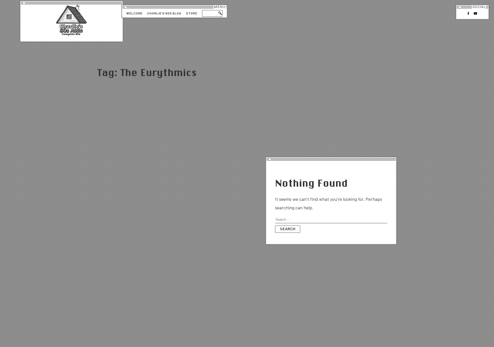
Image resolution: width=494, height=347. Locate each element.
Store (191, 13)
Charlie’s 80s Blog (164, 13)
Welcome (134, 13)
